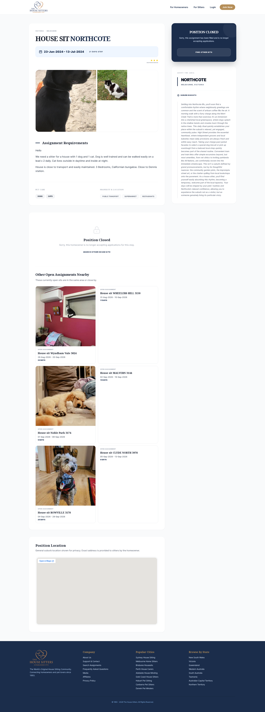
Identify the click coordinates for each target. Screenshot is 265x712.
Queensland (194, 665)
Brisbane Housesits (144, 665)
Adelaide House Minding (147, 673)
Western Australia (196, 669)
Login (213, 7)
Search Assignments (92, 665)
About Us (87, 657)
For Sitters (199, 7)
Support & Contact (91, 661)
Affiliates (87, 677)
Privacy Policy (89, 680)
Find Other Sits (204, 52)
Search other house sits (97, 252)
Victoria (192, 661)
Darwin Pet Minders (144, 688)
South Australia (195, 673)
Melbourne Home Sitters (146, 661)
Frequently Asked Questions (95, 669)
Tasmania (193, 677)
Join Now (227, 7)
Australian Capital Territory (201, 680)
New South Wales (197, 657)
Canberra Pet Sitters (145, 684)
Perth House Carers (144, 669)
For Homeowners (179, 7)
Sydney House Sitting (145, 657)
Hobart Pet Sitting (144, 680)
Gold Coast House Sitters (147, 677)
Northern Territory (197, 684)
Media (85, 673)
